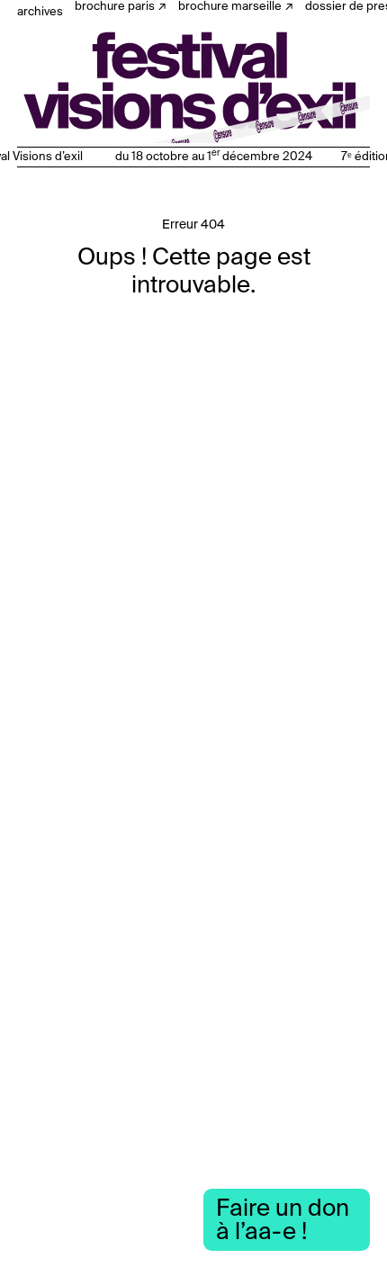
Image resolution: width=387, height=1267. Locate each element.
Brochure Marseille (230, 7)
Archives (40, 12)
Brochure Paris (115, 7)
